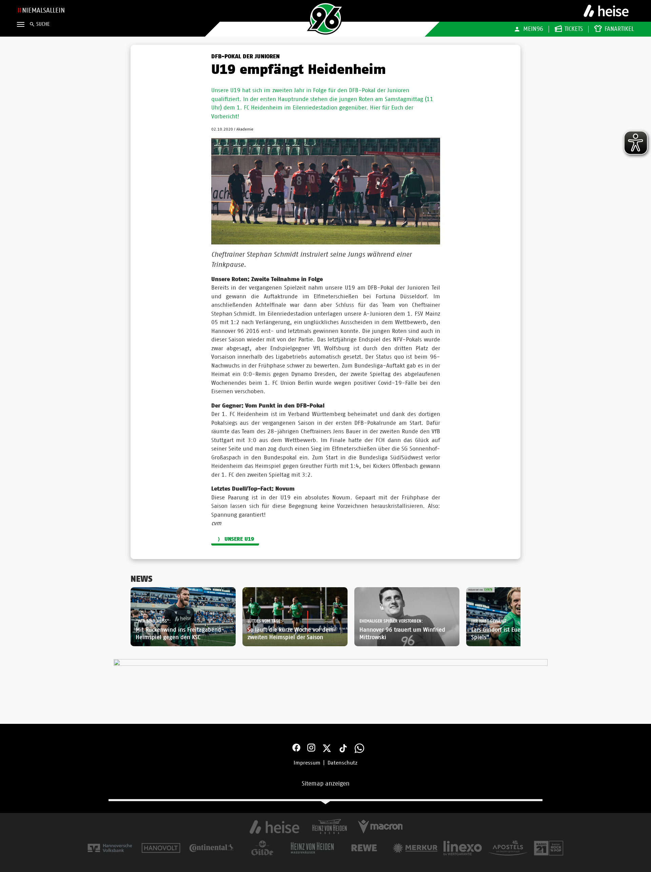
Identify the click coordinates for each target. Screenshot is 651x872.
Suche (43, 24)
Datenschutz (342, 763)
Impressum (307, 763)
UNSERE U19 (239, 539)
